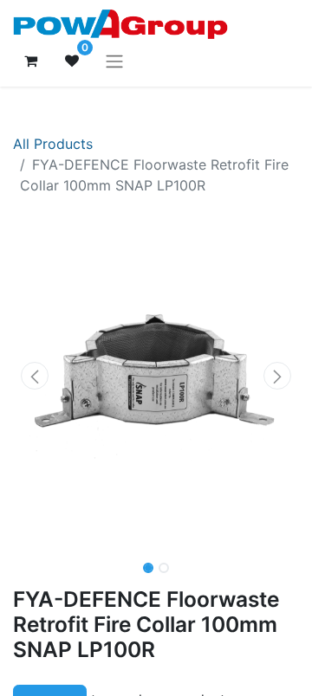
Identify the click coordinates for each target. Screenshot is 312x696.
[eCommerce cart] (30, 60)
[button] (34, 376)
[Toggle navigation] (114, 61)
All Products (53, 143)
